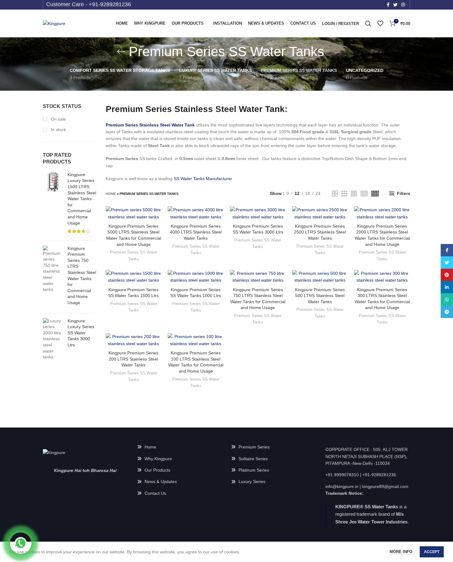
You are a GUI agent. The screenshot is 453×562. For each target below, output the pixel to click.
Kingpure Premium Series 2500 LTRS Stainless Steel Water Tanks (320, 232)
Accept (431, 552)
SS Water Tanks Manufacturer (203, 178)
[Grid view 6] (364, 193)
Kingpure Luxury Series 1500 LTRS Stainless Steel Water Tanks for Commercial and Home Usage (81, 198)
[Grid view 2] (335, 193)
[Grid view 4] (354, 193)
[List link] (179, 447)
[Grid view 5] (375, 193)
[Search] (368, 23)
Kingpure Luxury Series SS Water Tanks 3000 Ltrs (80, 332)
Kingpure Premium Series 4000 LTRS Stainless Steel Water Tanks (196, 232)
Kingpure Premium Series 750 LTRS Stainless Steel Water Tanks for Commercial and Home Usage (81, 275)
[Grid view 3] (344, 193)
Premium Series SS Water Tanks (133, 255)
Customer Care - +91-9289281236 (88, 4)
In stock (58, 129)
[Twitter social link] (395, 5)
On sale (58, 119)
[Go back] (121, 51)
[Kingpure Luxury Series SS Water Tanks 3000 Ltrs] (53, 339)
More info (401, 551)
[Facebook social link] (388, 5)
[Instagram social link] (403, 5)
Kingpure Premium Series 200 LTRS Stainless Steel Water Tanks (133, 358)
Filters (403, 193)
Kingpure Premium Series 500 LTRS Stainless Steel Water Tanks (320, 295)
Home (111, 194)
